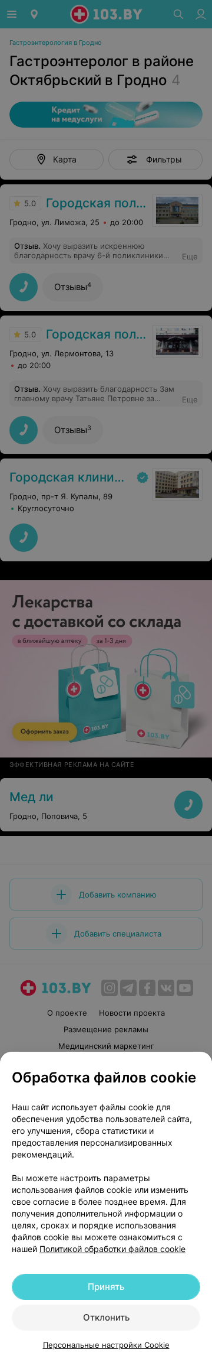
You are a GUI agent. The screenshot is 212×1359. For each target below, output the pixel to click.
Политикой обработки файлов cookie (112, 1249)
